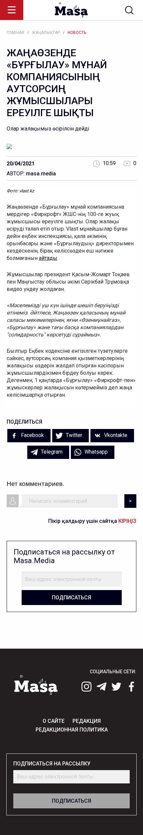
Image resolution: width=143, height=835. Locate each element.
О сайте (54, 721)
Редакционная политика (72, 730)
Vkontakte (115, 435)
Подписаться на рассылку (51, 763)
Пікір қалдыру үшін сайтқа (92, 521)
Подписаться (71, 597)
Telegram (51, 452)
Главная (15, 32)
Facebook (32, 435)
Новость (77, 32)
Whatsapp (95, 452)
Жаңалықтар (46, 32)
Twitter (73, 435)
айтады (48, 258)
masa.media (41, 173)
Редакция (86, 721)
